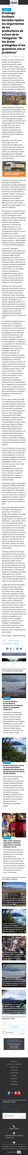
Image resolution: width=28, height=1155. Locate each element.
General (6, 9)
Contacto (14, 1061)
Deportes (14, 1078)
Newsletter (8, 1019)
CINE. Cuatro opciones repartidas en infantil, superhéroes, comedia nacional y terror (12, 844)
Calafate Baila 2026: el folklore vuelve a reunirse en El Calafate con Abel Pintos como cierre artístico (13, 955)
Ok (19, 1152)
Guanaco (16, 643)
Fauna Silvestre (7, 643)
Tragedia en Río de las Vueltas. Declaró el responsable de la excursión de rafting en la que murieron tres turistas (14, 1008)
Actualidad (14, 1070)
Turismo (14, 1081)
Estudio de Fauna (13, 641)
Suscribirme (14, 1027)
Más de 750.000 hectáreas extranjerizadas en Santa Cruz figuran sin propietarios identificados (13, 901)
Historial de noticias (14, 1064)
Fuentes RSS (14, 1067)
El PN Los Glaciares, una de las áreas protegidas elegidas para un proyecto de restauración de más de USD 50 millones (13, 769)
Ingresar (14, 1084)
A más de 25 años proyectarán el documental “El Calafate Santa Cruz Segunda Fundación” (13, 705)
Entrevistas (14, 1073)
